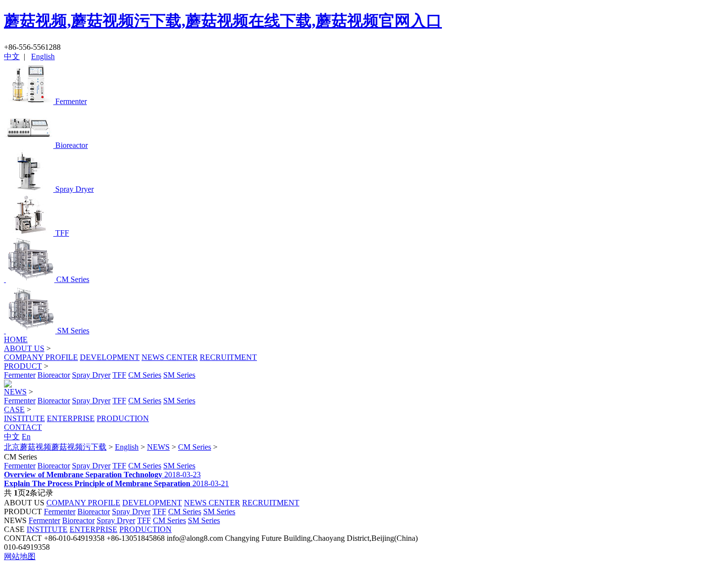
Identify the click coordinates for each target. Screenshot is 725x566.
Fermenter (20, 375)
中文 (12, 56)
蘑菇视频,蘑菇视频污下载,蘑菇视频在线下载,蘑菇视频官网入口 (223, 21)
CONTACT (23, 427)
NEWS (15, 392)
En (26, 436)
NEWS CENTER (170, 357)
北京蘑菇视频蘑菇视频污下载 (55, 447)
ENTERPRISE (71, 418)
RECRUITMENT (228, 357)
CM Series (144, 375)
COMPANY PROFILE (41, 357)
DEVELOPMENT (110, 357)
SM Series (179, 375)
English (43, 56)
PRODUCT (23, 366)
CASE (14, 409)
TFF (119, 375)
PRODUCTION (123, 418)
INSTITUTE (24, 418)
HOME (16, 339)
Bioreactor (53, 375)
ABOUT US (24, 348)
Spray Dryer (91, 375)
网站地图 (20, 556)
